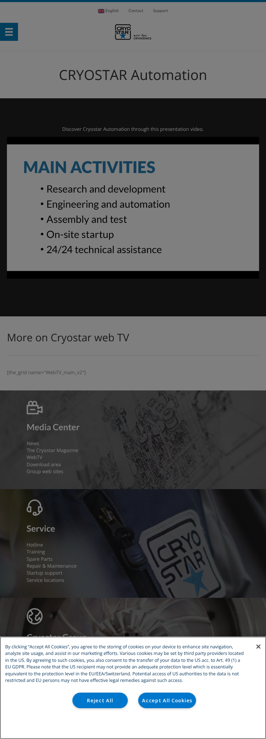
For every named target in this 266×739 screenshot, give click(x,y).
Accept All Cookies (167, 700)
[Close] (258, 646)
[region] (133, 688)
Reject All (100, 700)
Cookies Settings (133, 724)
